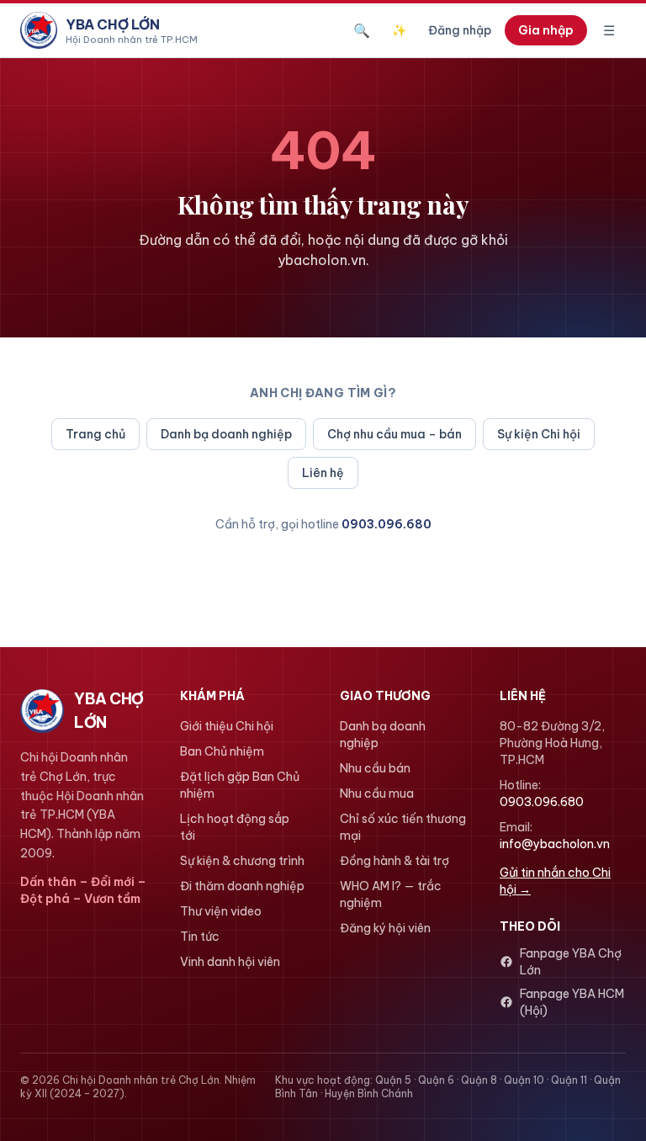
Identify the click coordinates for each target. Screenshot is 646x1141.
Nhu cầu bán (375, 768)
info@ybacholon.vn (555, 844)
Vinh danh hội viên (230, 961)
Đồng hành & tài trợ (394, 860)
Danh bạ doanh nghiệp (226, 434)
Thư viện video (221, 911)
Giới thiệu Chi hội (226, 726)
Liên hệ (323, 472)
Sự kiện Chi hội (538, 434)
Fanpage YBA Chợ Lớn (571, 962)
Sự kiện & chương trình (242, 860)
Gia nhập (546, 30)
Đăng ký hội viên (385, 928)
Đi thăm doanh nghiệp (242, 886)
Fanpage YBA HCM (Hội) (572, 1002)
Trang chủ (95, 434)
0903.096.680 (387, 524)
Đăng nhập (459, 30)
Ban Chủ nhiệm (222, 751)
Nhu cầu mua (377, 793)
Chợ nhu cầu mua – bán (394, 434)
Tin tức (200, 936)
